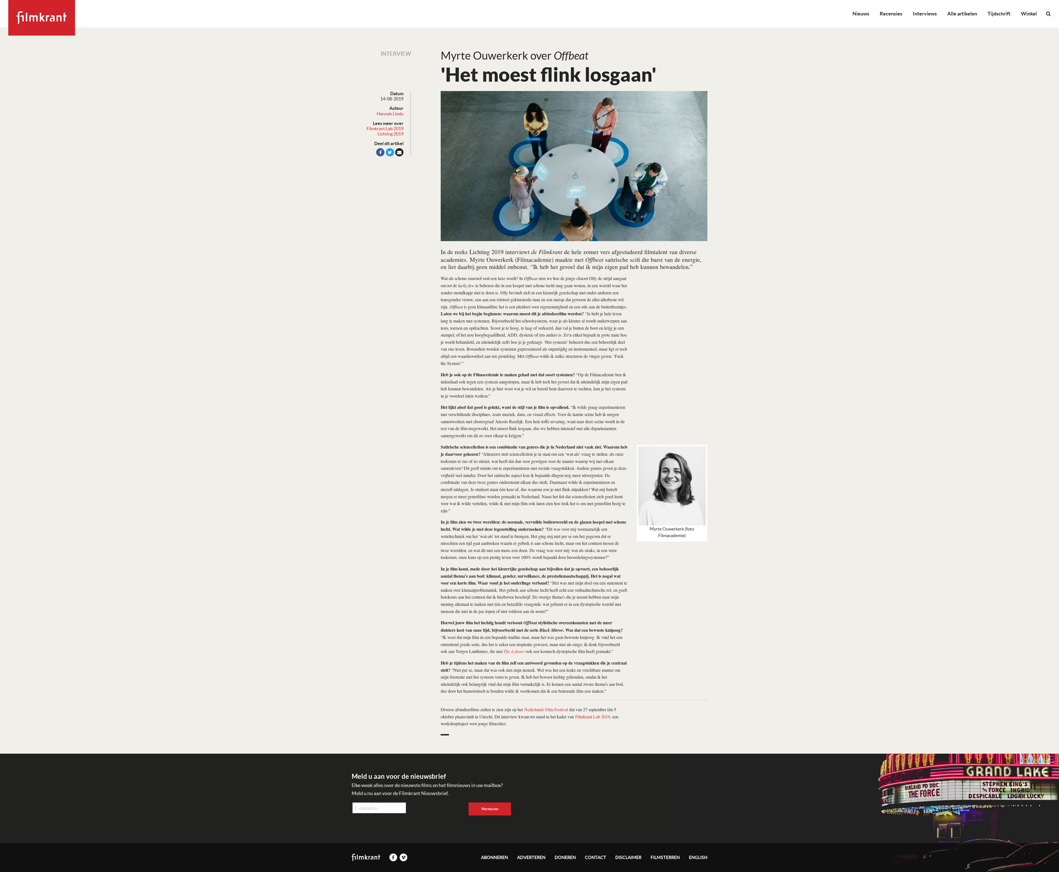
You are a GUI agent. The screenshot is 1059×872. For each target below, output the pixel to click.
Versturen (489, 809)
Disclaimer (628, 857)
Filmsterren (665, 857)
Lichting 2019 (390, 133)
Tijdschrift (999, 14)
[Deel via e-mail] (399, 152)
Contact (595, 857)
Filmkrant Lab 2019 (385, 128)
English (698, 857)
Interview (396, 54)
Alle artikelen (962, 14)
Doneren (565, 857)
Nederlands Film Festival (546, 709)
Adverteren (531, 857)
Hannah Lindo (390, 113)
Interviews (925, 14)
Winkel (1029, 14)
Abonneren (494, 857)
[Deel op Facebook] (380, 152)
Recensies (891, 14)
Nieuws (860, 14)
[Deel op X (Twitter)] (390, 152)
